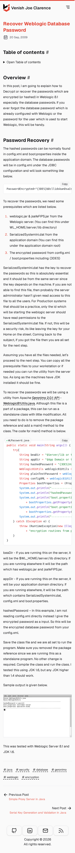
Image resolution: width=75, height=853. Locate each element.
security (24, 769)
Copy (65, 184)
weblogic (12, 777)
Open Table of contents (24, 62)
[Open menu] (68, 7)
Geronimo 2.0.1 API (45, 398)
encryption (32, 777)
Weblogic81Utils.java (19, 403)
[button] (37, 715)
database (42, 769)
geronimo (61, 769)
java (9, 769)
